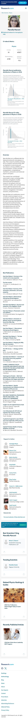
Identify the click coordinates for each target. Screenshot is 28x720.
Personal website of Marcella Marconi (14, 517)
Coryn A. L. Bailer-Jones (15, 486)
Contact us (23, 525)
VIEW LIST (22, 2)
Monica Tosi (12, 450)
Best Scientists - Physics (7, 12)
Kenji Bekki (12, 464)
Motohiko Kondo (13, 565)
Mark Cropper (13, 500)
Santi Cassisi (12, 505)
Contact (3, 693)
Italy (4, 34)
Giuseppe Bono (13, 444)
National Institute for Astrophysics (13, 32)
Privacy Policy (5, 710)
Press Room (4, 697)
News (2, 683)
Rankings (3, 673)
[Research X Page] (5, 668)
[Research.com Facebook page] (2, 668)
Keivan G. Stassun (13, 540)
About (3, 687)
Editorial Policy (5, 707)
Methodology (5, 676)
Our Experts (4, 690)
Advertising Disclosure (7, 703)
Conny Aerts (12, 473)
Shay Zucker (12, 479)
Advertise (4, 700)
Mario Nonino (13, 457)
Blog (2, 680)
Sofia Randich (13, 492)
